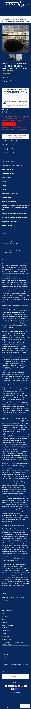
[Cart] (28, 4)
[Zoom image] (15, 39)
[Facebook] (2, 600)
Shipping (4, 81)
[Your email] (15, 672)
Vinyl (3, 613)
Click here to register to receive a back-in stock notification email (15, 136)
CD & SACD (5, 616)
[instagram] (2, 648)
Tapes (3, 619)
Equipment (5, 622)
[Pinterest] (5, 600)
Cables (4, 633)
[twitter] (5, 648)
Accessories (5, 636)
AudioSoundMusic (17, 692)
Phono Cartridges (7, 630)
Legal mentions (6, 639)
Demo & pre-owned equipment (7, 626)
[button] (4, 39)
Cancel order (25, 706)
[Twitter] (7, 600)
